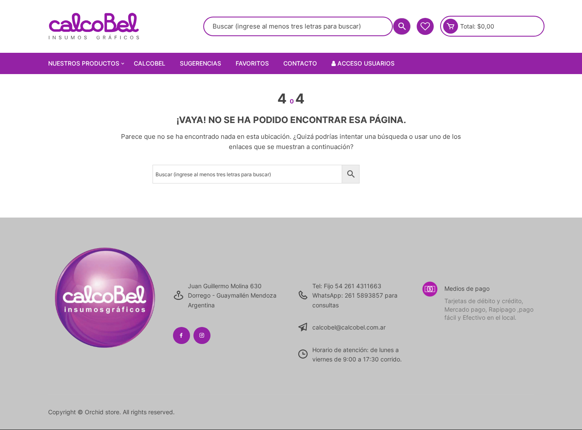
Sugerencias (200, 63)
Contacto (300, 63)
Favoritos (252, 63)
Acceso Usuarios (365, 63)
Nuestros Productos (83, 63)
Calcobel (149, 63)
